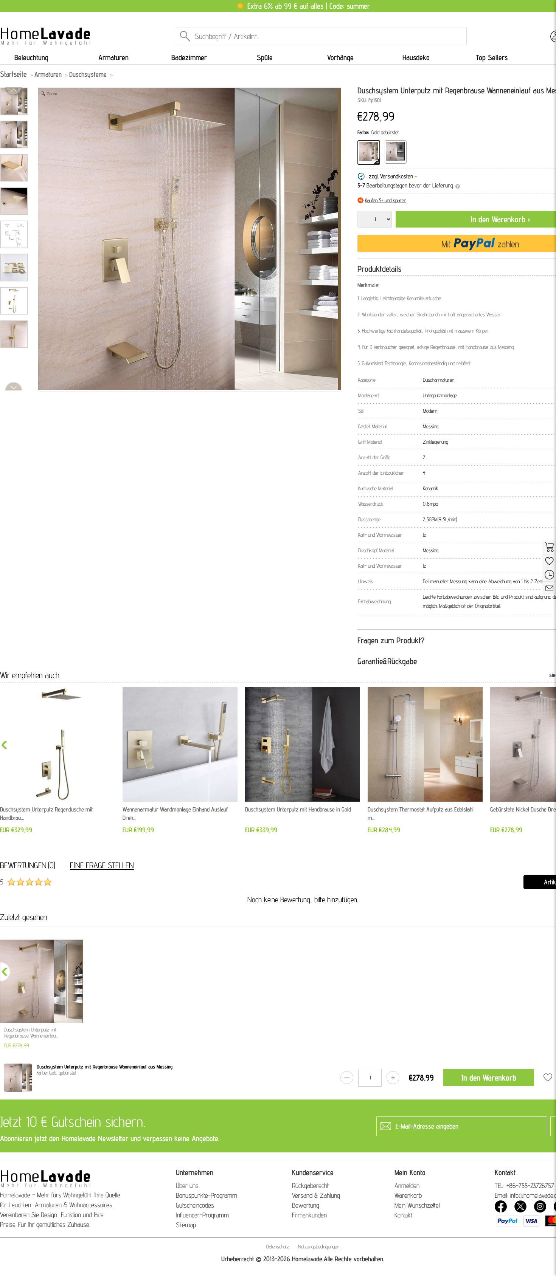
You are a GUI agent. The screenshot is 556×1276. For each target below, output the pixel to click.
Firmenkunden (309, 1215)
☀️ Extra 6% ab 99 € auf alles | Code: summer (303, 6)
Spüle (265, 57)
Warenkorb (408, 1195)
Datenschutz (277, 1246)
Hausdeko (416, 57)
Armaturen (113, 57)
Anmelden (406, 1185)
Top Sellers (492, 57)
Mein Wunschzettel (417, 1205)
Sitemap (186, 1225)
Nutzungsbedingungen (318, 1246)
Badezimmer (189, 57)
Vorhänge (340, 57)
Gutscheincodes (195, 1205)
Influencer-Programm (202, 1215)
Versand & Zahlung (316, 1195)
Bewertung (305, 1205)
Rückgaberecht (310, 1185)
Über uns (187, 1185)
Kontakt (403, 1215)
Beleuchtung (31, 57)
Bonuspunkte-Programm (206, 1195)
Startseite (13, 74)
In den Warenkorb (488, 1077)
